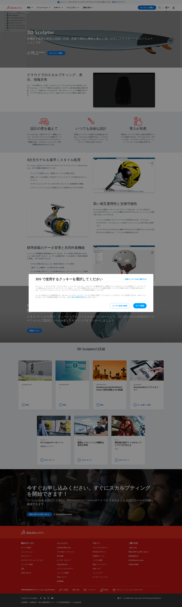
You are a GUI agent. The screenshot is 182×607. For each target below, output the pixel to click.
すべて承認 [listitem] (140, 306)
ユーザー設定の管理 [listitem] (119, 306)
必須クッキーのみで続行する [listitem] (136, 279)
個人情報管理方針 (78, 297)
